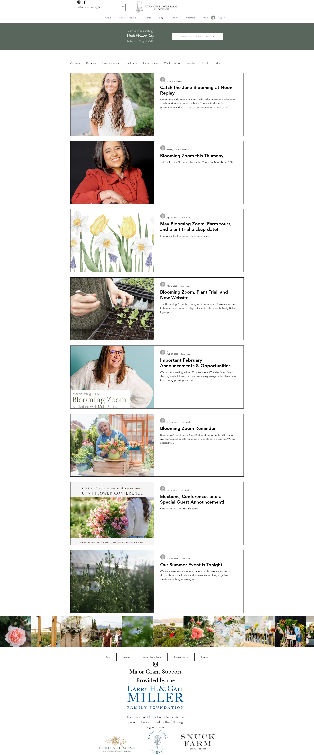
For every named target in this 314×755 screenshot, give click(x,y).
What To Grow (172, 63)
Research (91, 63)
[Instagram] (79, 2)
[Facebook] (85, 2)
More (218, 63)
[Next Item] (308, 631)
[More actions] (237, 80)
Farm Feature (150, 63)
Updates (190, 63)
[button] (190, 18)
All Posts (75, 63)
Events (205, 63)
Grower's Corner (111, 63)
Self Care (132, 63)
